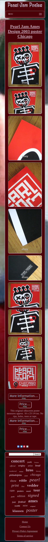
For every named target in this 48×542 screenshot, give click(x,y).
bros (29, 470)
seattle (17, 506)
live (22, 486)
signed (33, 495)
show (13, 480)
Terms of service (25, 535)
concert (18, 461)
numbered (13, 471)
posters (20, 491)
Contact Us (25, 526)
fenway (38, 471)
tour (36, 490)
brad (37, 465)
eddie (23, 480)
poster (31, 510)
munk (28, 491)
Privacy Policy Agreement (25, 531)
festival (21, 501)
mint (25, 505)
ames (33, 500)
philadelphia (15, 475)
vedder (33, 485)
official (12, 466)
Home (25, 521)
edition (21, 496)
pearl (35, 479)
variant (21, 471)
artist (30, 465)
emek (26, 476)
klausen (18, 511)
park (13, 497)
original (32, 506)
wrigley (21, 465)
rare (12, 490)
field (14, 502)
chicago (35, 474)
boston (36, 462)
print (15, 485)
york (29, 462)
